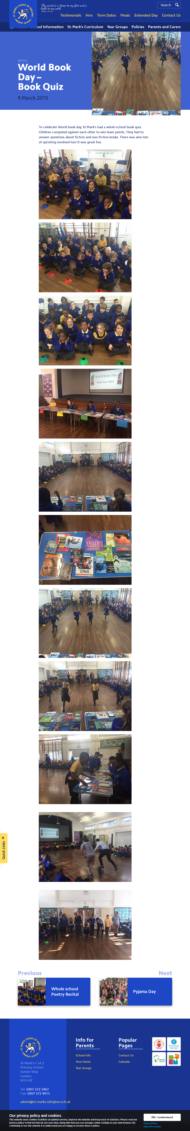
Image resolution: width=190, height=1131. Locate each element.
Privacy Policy (150, 1123)
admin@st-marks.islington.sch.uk (45, 1102)
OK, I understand (162, 1117)
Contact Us (126, 1055)
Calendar (124, 1061)
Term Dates (83, 1061)
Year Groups (83, 1068)
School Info (83, 1055)
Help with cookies (152, 1126)
